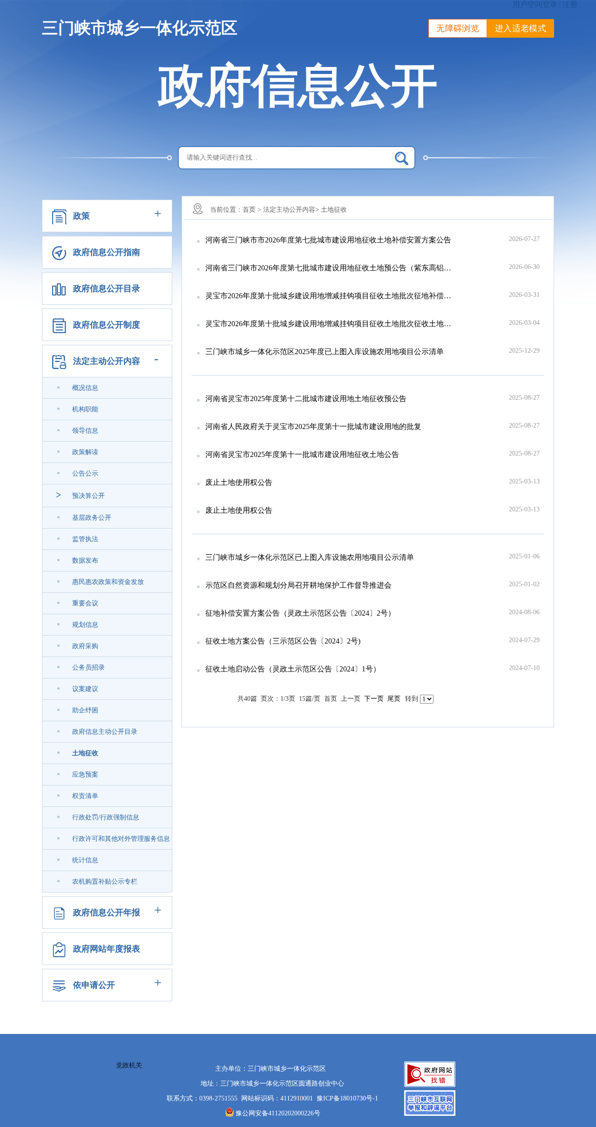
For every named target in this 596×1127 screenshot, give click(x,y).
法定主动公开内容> (291, 209)
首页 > (252, 209)
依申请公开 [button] (94, 985)
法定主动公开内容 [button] (106, 361)
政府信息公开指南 (106, 252)
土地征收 (334, 209)
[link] (85, 560)
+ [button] (158, 213)
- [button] (156, 358)
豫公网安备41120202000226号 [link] (278, 1113)
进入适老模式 (520, 28)
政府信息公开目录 (106, 288)
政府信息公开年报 (106, 912)
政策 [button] (81, 216)
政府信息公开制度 (106, 324)
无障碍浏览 (457, 28)
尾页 (393, 698)
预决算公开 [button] (88, 495)
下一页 (374, 698)
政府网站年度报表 (106, 948)
